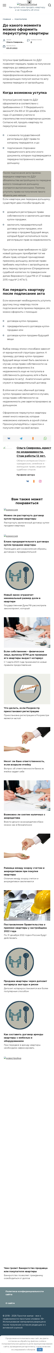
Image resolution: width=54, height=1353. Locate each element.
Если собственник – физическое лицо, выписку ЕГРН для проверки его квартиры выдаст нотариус (25, 654)
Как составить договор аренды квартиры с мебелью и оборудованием (23, 1037)
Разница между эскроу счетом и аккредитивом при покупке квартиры (24, 871)
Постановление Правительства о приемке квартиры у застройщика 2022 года (25, 927)
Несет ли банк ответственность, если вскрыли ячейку (24, 763)
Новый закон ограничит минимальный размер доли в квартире (22, 598)
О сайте (10, 1303)
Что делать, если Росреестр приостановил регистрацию (22, 710)
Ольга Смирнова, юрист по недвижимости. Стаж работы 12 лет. (34, 452)
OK (39, 1349)
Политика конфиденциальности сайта (25, 1293)
